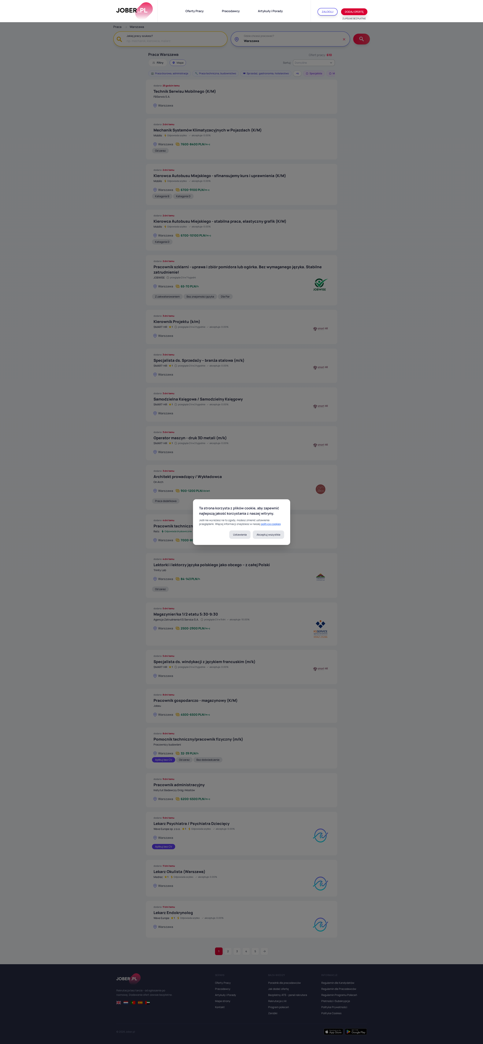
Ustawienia (240, 534)
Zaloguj (327, 11)
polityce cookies (271, 524)
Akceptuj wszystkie (268, 534)
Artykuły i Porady (270, 11)
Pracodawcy (231, 11)
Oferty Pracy (194, 11)
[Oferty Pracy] (134, 11)
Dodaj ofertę (354, 11)
